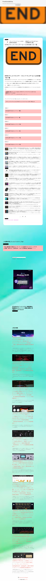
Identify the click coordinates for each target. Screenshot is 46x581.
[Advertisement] (23, 30)
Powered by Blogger (23, 577)
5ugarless (26, 579)
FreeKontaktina (8, 1)
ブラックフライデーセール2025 (16, 41)
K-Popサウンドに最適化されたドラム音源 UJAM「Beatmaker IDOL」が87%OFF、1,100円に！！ (22, 166)
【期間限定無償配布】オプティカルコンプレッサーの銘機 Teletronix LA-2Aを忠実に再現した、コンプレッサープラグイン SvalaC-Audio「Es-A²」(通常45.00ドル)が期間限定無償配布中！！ (23, 465)
